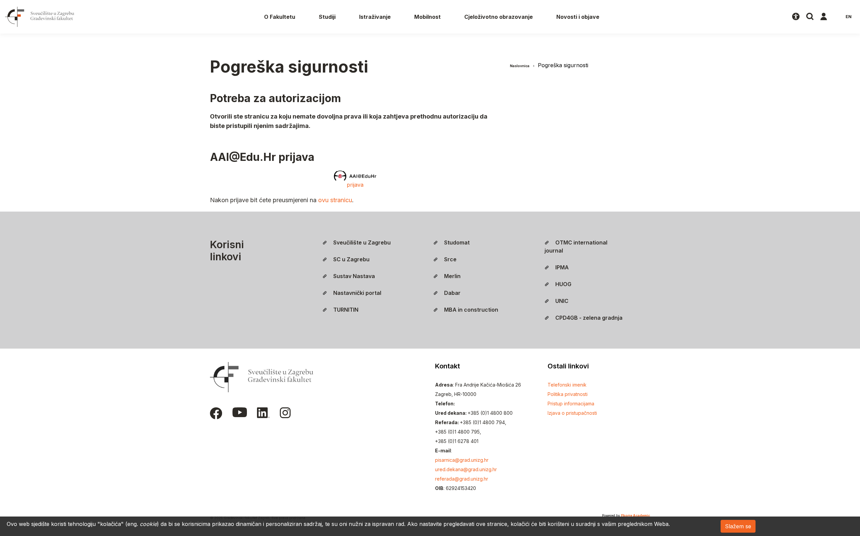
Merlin (452, 276)
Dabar (452, 292)
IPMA (561, 267)
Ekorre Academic (635, 515)
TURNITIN (345, 309)
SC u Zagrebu (351, 259)
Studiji (327, 16)
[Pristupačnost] (795, 17)
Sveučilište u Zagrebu (361, 242)
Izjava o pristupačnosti (572, 413)
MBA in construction (470, 309)
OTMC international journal (576, 246)
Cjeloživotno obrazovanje (498, 16)
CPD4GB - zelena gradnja (588, 317)
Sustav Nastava (353, 276)
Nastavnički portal (356, 292)
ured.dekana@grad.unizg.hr (466, 469)
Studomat (456, 242)
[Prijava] (824, 17)
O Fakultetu (279, 16)
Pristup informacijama (571, 403)
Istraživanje (375, 16)
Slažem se (738, 526)
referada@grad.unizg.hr (461, 479)
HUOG (562, 284)
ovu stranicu (335, 200)
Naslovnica (519, 66)
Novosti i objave (577, 16)
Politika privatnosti (568, 394)
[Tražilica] (810, 17)
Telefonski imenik (567, 385)
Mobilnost (427, 16)
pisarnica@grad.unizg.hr (461, 460)
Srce (450, 259)
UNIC (561, 301)
